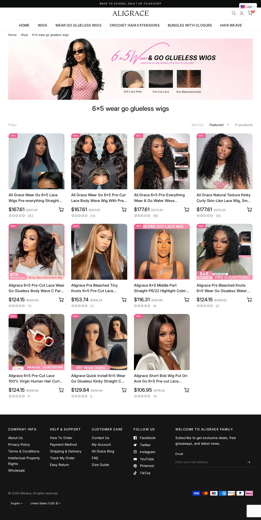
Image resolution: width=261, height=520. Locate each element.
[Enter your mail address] (249, 462)
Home (12, 35)
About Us (15, 438)
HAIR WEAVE (231, 25)
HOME (24, 25)
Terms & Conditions (24, 451)
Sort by (197, 125)
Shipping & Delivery (65, 451)
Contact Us (100, 438)
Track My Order (62, 458)
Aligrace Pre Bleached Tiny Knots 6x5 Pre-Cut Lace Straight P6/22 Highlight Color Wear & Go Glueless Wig (97, 288)
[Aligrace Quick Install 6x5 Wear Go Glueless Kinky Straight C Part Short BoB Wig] (99, 342)
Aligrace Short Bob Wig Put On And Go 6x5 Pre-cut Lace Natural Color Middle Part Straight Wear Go (160, 378)
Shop (24, 35)
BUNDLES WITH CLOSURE (190, 25)
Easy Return (59, 465)
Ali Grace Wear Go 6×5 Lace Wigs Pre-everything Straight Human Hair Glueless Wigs (34, 198)
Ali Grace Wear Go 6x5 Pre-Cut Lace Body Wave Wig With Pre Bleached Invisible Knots (98, 198)
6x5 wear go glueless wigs (50, 35)
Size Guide (100, 465)
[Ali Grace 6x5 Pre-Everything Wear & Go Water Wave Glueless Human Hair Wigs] (162, 161)
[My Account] (242, 13)
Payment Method (63, 444)
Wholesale (16, 470)
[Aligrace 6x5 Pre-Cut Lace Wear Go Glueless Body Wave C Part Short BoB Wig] (37, 252)
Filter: (13, 125)
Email (179, 454)
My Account (101, 444)
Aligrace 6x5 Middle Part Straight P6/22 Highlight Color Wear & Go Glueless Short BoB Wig (160, 288)
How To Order (61, 438)
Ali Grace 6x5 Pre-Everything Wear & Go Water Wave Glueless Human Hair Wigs (159, 198)
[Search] (234, 13)
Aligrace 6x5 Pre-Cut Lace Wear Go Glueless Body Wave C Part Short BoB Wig (36, 288)
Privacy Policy (19, 444)
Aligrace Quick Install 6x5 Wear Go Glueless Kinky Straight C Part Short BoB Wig (98, 378)
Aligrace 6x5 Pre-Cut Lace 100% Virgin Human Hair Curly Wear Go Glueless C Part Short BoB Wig (35, 378)
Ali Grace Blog (103, 451)
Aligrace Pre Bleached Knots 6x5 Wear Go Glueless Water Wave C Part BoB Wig (222, 288)
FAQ (95, 458)
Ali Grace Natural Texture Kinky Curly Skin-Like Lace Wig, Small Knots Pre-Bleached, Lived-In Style (224, 198)
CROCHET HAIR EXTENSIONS (135, 25)
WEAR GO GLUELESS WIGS (78, 25)
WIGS (42, 25)
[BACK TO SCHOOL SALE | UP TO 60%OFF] (130, 4)
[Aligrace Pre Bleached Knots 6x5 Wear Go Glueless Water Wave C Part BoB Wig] (225, 252)
